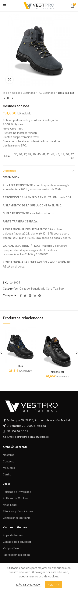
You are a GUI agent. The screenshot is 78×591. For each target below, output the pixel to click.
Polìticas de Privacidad (17, 491)
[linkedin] (35, 295)
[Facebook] (21, 295)
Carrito (7, 474)
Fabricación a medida (16, 554)
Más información (28, 584)
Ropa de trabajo (13, 535)
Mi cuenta (9, 467)
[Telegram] (39, 295)
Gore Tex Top (66, 92)
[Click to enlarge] (9, 80)
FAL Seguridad (46, 92)
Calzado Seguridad (23, 92)
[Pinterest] (30, 295)
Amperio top (58, 372)
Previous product (5, 98)
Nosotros (8, 454)
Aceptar (53, 584)
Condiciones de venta (16, 517)
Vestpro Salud (11, 548)
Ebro (20, 366)
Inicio (6, 92)
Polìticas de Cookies (15, 498)
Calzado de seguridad (17, 541)
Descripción (9, 170)
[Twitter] (25, 295)
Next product (12, 98)
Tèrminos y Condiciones (18, 511)
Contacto (8, 461)
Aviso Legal (10, 504)
